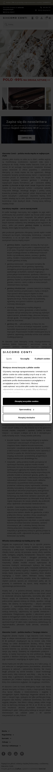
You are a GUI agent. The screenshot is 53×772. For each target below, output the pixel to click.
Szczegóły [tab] (24, 359)
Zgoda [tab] (9, 359)
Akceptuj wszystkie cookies (26, 401)
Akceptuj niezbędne (26, 417)
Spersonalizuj (25, 409)
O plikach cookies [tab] (42, 359)
